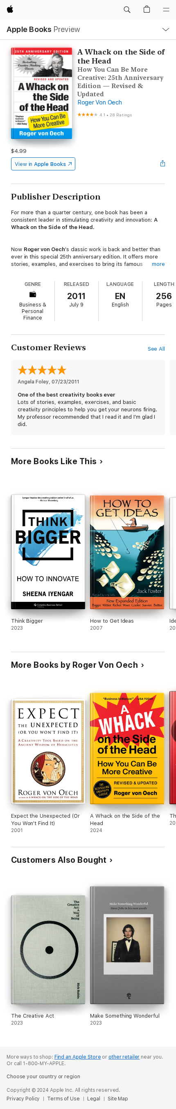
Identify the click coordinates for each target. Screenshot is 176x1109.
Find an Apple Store (77, 1057)
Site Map (118, 1099)
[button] (127, 10)
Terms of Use (63, 1099)
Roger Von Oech (99, 102)
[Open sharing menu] (162, 164)
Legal (93, 1099)
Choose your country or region (43, 1077)
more (158, 264)
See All (156, 349)
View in (40, 164)
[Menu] (166, 10)
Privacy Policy (23, 1099)
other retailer (124, 1057)
